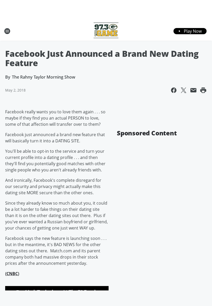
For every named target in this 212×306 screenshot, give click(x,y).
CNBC (12, 273)
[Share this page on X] (183, 90)
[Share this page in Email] (193, 90)
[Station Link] (106, 31)
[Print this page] (203, 90)
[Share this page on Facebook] (173, 90)
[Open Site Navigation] (7, 31)
